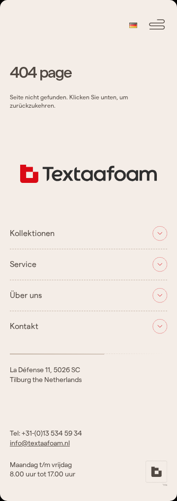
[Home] (88, 189)
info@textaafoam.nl (40, 443)
